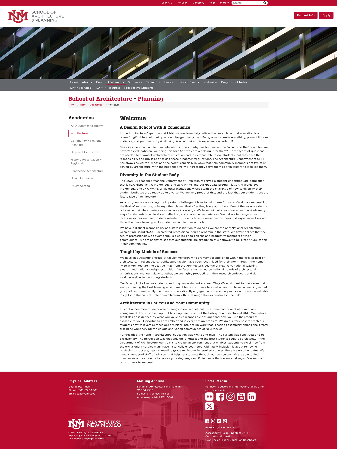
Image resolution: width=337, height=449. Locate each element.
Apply (326, 15)
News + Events (189, 82)
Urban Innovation (83, 178)
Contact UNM (239, 432)
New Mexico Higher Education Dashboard (230, 439)
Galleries (210, 82)
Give (99, 82)
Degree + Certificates (85, 152)
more (223, 2)
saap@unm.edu (86, 393)
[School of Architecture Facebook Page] (221, 399)
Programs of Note (233, 82)
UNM (74, 104)
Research (152, 82)
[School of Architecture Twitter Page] (210, 408)
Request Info (306, 15)
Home (74, 82)
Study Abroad (80, 186)
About (86, 82)
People (168, 82)
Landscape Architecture (87, 171)
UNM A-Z (167, 2)
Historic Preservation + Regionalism (86, 161)
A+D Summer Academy (87, 125)
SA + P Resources (108, 87)
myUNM (182, 2)
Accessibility (213, 432)
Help (212, 2)
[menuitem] (74, 82)
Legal (226, 432)
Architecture (79, 133)
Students (134, 82)
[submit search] (264, 3)
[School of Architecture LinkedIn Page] (252, 399)
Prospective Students (139, 87)
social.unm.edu (225, 427)
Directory (198, 2)
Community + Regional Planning (86, 142)
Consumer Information (219, 436)
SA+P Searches (80, 87)
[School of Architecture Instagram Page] (231, 399)
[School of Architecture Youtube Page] (242, 399)
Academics (115, 82)
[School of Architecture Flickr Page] (210, 399)
